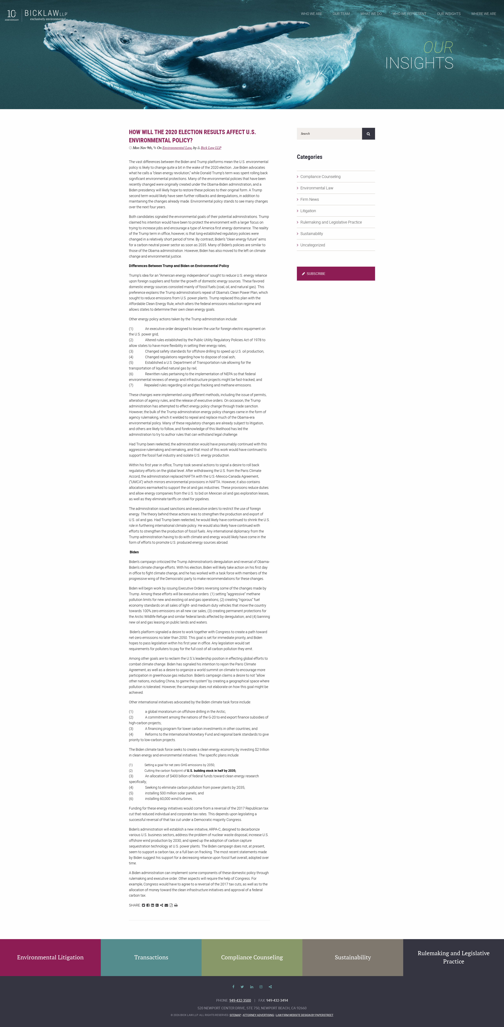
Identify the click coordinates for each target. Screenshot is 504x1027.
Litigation (308, 210)
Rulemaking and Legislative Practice (331, 222)
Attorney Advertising (258, 1015)
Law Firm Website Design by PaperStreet (304, 1015)
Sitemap (235, 1015)
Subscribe (315, 273)
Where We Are (483, 13)
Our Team (341, 13)
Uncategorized (312, 245)
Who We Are (311, 13)
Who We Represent (409, 13)
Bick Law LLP (211, 148)
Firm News (309, 199)
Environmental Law (177, 148)
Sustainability (311, 233)
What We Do (371, 13)
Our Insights (449, 13)
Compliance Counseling (320, 176)
